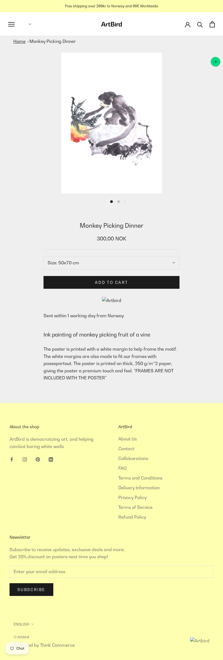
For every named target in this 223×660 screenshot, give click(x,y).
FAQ (122, 468)
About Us (127, 439)
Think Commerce (57, 645)
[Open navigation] (11, 24)
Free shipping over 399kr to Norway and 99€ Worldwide (111, 6)
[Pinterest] (38, 458)
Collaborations (133, 458)
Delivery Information (139, 487)
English (21, 624)
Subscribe (31, 589)
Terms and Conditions (140, 478)
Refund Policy (132, 517)
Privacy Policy (132, 497)
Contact (126, 448)
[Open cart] (212, 24)
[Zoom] (215, 61)
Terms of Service (135, 507)
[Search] (200, 24)
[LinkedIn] (51, 458)
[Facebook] (12, 458)
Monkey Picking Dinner (52, 41)
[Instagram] (25, 458)
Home (19, 41)
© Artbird (21, 637)
